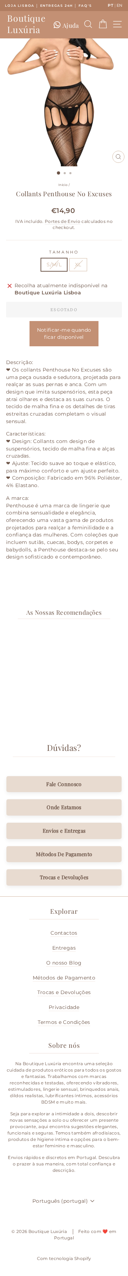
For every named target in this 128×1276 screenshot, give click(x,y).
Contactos (63, 933)
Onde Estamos (64, 807)
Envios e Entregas (64, 830)
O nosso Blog (63, 963)
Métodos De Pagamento (64, 854)
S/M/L (54, 264)
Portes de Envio (62, 221)
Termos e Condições (64, 1022)
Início (63, 185)
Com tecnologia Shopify (64, 1258)
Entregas (64, 948)
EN (120, 5)
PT (110, 5)
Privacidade (64, 1007)
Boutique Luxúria (26, 24)
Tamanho (64, 252)
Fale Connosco (64, 784)
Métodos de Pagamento (64, 978)
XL (78, 264)
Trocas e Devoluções (64, 877)
